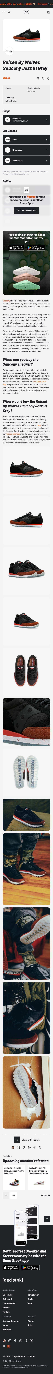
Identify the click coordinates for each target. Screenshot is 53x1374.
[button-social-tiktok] (34, 1147)
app (39, 425)
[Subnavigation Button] (4, 12)
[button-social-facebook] (23, 1147)
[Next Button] (13, 1195)
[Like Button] (48, 78)
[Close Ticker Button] (48, 4)
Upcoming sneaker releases (26, 1160)
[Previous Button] (6, 1195)
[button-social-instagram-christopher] (13, 1147)
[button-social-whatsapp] (29, 1147)
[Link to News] (9, 12)
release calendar (13, 434)
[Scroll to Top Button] (47, 1219)
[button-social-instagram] (18, 1147)
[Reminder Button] (43, 78)
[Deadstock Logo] (26, 12)
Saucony (6, 301)
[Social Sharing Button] (17, 1140)
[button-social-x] (40, 1147)
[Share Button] (37, 78)
